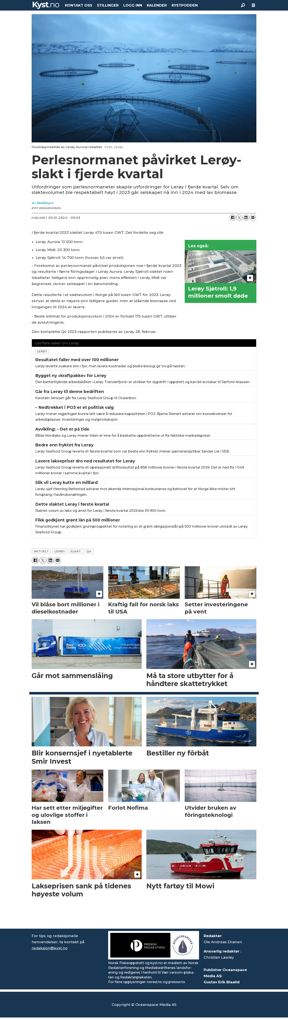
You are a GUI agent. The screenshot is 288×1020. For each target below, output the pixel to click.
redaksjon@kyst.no (49, 948)
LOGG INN (132, 5)
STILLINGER (108, 5)
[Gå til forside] (46, 5)
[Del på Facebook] (232, 218)
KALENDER (157, 5)
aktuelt (41, 551)
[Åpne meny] (253, 5)
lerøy (42, 351)
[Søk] (243, 5)
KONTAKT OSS (78, 5)
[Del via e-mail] (253, 218)
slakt (75, 551)
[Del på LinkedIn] (246, 218)
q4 (88, 551)
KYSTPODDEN (185, 5)
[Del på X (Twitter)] (239, 218)
